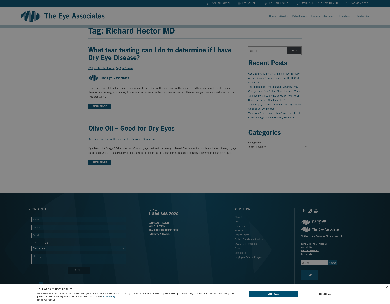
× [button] (386, 287)
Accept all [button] (273, 294)
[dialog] (195, 294)
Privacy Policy (109, 296)
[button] (139, 300)
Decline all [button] (325, 294)
